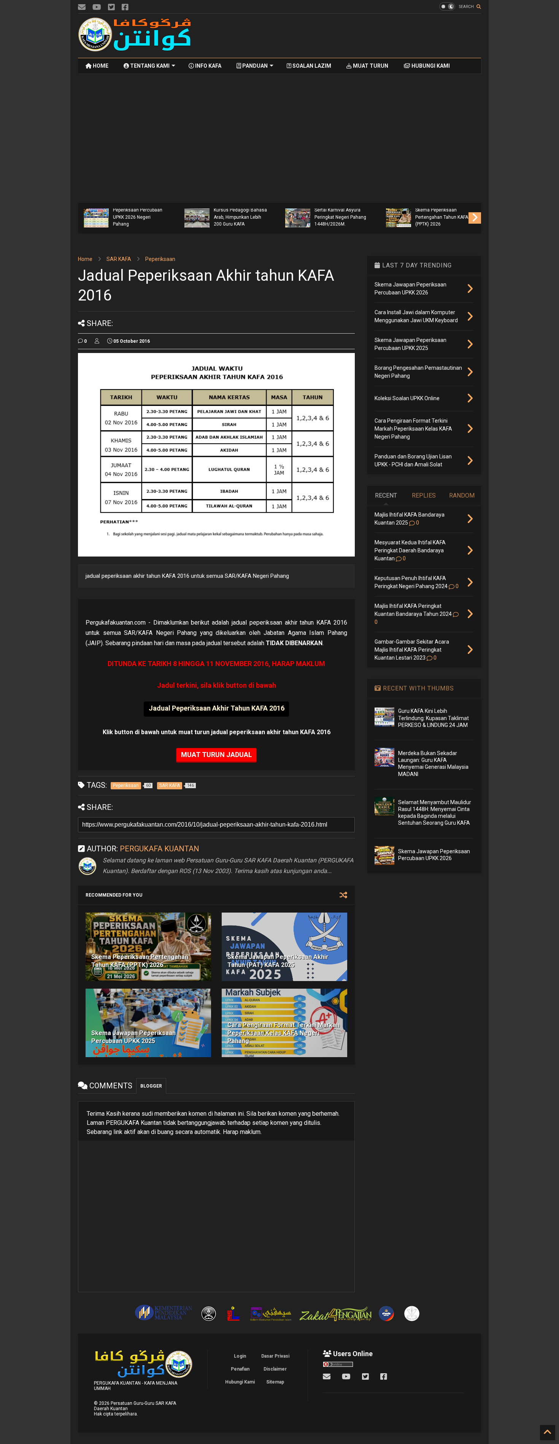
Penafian (240, 1369)
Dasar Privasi (275, 1356)
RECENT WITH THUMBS (417, 688)
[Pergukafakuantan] (82, 7)
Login (240, 1356)
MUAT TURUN (370, 66)
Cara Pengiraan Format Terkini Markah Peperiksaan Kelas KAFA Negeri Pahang (283, 1033)
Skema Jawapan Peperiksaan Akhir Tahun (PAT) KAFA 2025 (278, 960)
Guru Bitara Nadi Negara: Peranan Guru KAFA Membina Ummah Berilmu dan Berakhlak (139, 213)
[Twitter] (111, 7)
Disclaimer (275, 1369)
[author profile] (97, 341)
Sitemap (275, 1382)
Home (85, 259)
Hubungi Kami (240, 1382)
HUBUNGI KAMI (430, 66)
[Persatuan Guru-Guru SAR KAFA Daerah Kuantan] (135, 48)
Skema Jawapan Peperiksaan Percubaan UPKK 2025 (133, 1037)
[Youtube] (96, 7)
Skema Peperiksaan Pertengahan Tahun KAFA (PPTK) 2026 (139, 960)
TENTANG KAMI (149, 66)
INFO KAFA (207, 66)
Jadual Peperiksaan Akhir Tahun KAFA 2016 (216, 708)
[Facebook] (125, 7)
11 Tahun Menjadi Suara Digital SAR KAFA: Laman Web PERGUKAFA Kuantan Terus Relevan (341, 213)
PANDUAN (254, 66)
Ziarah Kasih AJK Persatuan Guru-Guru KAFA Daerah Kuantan (438, 217)
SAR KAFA (118, 259)
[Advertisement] (342, 36)
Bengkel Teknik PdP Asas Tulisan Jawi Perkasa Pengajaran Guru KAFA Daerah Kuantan (240, 213)
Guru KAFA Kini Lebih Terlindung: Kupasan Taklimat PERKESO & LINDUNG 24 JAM (433, 718)
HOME (100, 66)
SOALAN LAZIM (311, 66)
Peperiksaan (160, 259)
